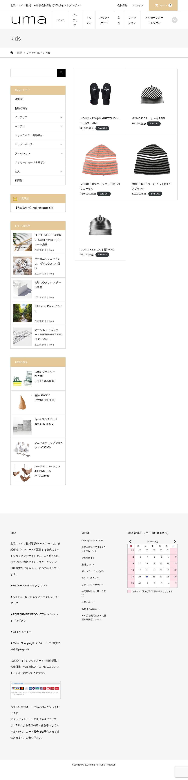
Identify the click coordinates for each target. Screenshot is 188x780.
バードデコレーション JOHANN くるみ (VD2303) (47, 471)
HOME (60, 20)
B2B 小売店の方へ (91, 609)
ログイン (138, 5)
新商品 (18, 180)
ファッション (132, 20)
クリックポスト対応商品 (29, 135)
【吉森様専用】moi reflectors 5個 (34, 207)
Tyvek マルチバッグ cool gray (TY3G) (46, 421)
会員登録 (122, 5)
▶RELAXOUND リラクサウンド (29, 585)
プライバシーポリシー (93, 584)
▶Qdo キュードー (21, 631)
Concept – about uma (92, 540)
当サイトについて (90, 578)
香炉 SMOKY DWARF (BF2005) (45, 397)
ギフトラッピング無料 (93, 571)
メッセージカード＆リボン (154, 20)
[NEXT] (174, 541)
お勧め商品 (21, 108)
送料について (88, 564)
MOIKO (19, 99)
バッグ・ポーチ (105, 20)
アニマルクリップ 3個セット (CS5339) (48, 445)
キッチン (89, 20)
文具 (119, 20)
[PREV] (130, 541)
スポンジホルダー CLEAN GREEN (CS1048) (45, 376)
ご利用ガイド (88, 558)
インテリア (75, 20)
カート (165, 5)
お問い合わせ (88, 602)
